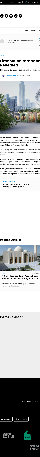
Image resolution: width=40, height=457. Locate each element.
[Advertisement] (20, 214)
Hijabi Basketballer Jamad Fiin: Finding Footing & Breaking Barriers (18, 185)
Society (33, 31)
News (26, 31)
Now (20, 31)
